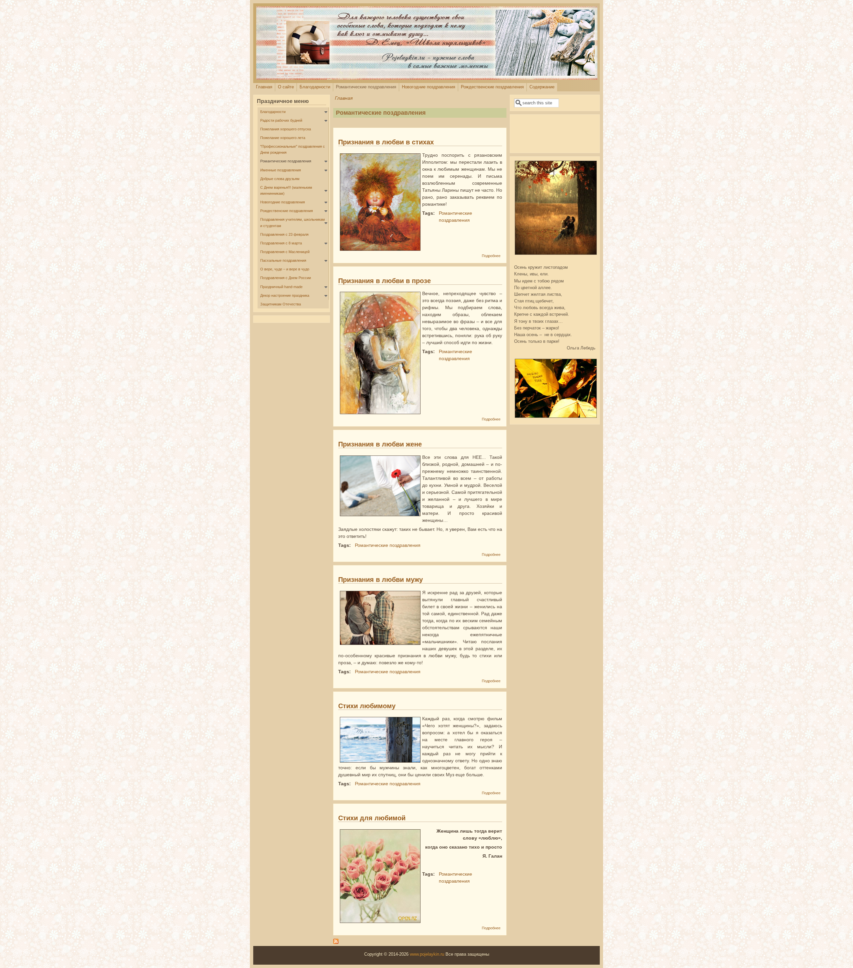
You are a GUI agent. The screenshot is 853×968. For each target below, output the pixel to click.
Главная (264, 87)
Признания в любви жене (380, 444)
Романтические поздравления (366, 87)
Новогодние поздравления (428, 87)
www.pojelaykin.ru (427, 954)
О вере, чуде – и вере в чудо (284, 269)
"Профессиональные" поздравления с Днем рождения (292, 149)
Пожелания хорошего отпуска (285, 129)
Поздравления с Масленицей (285, 252)
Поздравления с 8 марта (281, 243)
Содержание (541, 87)
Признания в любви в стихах (386, 142)
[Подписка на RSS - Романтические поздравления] (336, 942)
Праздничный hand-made (281, 287)
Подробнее (491, 256)
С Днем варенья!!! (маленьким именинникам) (286, 190)
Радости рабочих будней (281, 120)
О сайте (286, 87)
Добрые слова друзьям (280, 179)
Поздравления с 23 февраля (284, 234)
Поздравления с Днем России (285, 278)
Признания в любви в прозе (384, 280)
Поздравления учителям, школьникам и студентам (292, 222)
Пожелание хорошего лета (282, 138)
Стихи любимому (367, 706)
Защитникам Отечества (280, 304)
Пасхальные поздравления (283, 260)
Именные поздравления (280, 170)
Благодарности (315, 87)
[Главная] (426, 78)
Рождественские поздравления (492, 87)
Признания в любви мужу (380, 579)
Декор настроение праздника (284, 295)
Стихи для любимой (372, 818)
